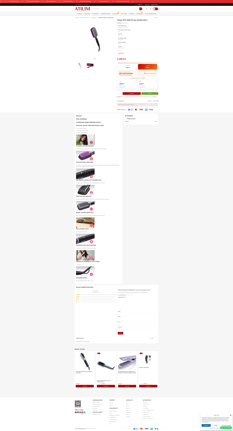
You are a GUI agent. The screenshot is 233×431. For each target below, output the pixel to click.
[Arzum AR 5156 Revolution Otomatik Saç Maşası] (85, 361)
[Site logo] (82, 8)
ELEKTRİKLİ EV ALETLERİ (148, 418)
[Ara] (140, 8)
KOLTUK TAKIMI (146, 412)
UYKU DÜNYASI (146, 404)
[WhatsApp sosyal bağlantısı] (143, 4)
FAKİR (127, 410)
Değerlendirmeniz (122, 297)
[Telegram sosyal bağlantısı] (158, 101)
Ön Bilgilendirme (213, 428)
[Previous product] (154, 17)
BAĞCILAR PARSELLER (97, 404)
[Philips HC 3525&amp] (148, 359)
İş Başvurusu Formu (97, 414)
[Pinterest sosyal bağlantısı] (141, 4)
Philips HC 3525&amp (144, 367)
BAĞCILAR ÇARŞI (96, 402)
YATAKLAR (145, 406)
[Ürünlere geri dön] (156, 17)
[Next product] (157, 17)
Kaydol (110, 405)
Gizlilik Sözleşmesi (219, 428)
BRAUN (127, 408)
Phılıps (148, 96)
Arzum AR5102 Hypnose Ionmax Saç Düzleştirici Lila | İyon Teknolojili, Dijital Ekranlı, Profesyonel (127, 373)
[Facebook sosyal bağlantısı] (136, 4)
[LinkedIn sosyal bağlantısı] (156, 101)
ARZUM (127, 406)
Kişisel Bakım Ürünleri (84, 17)
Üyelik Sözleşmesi (112, 421)
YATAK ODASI (145, 408)
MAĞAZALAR (147, 4)
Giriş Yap (111, 403)
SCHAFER (128, 416)
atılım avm (123, 96)
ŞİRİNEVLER (95, 408)
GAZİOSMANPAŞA (96, 406)
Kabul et (206, 425)
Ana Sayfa (77, 17)
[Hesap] (146, 9)
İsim (119, 322)
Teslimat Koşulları (112, 419)
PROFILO (128, 414)
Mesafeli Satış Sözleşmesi (114, 415)
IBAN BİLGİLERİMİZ (154, 4)
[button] (230, 415)
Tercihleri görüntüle (226, 425)
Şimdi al (149, 93)
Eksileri (119, 316)
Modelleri (145, 96)
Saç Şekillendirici (93, 17)
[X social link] (153, 101)
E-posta (120, 327)
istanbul (131, 96)
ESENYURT (95, 410)
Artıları (119, 311)
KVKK (110, 413)
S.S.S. (110, 423)
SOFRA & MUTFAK (146, 416)
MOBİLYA (145, 402)
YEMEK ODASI (145, 414)
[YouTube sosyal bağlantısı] (139, 4)
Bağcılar (127, 96)
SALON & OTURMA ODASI (148, 410)
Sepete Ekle (131, 93)
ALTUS (127, 404)
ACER (127, 402)
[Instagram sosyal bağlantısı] (137, 4)
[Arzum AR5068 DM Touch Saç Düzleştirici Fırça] (106, 365)
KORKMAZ (128, 412)
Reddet (215, 425)
